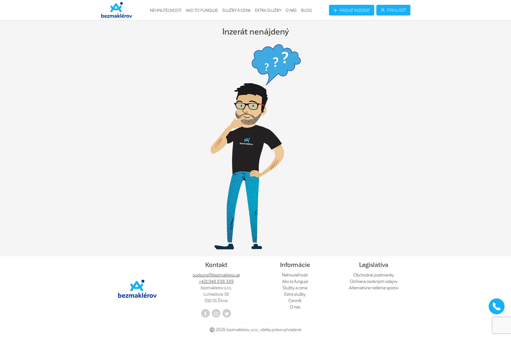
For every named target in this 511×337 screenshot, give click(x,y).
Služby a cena (236, 10)
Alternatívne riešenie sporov (373, 287)
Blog (306, 10)
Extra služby (268, 10)
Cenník (295, 300)
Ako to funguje (202, 10)
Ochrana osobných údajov (373, 281)
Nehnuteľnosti (166, 10)
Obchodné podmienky (373, 274)
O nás (291, 10)
